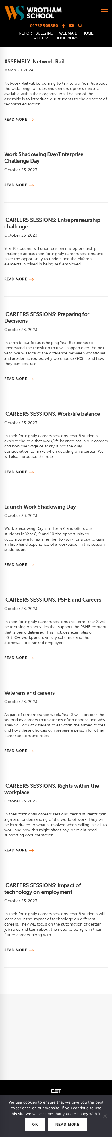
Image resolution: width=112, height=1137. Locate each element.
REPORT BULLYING (36, 33)
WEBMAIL (68, 33)
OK (35, 1125)
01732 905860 (44, 25)
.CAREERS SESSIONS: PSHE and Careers (52, 600)
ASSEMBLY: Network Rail (34, 61)
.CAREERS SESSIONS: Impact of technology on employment (42, 888)
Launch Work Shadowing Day (40, 507)
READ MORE (67, 1125)
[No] (105, 1116)
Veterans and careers (29, 693)
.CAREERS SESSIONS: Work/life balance (52, 414)
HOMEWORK (66, 38)
